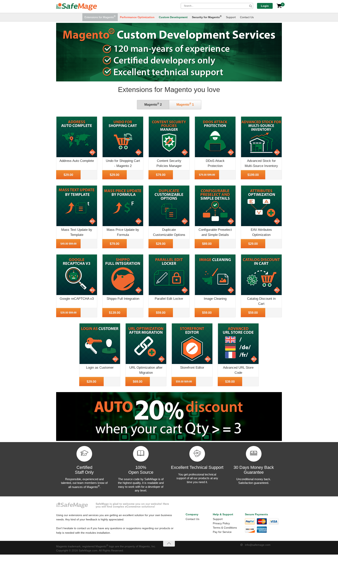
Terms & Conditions (225, 527)
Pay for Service (222, 531)
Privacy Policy (221, 523)
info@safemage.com (258, 544)
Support (231, 17)
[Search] (250, 6)
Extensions (100, 17)
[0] (279, 5)
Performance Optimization (137, 17)
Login (265, 5)
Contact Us (247, 17)
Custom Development (173, 17)
